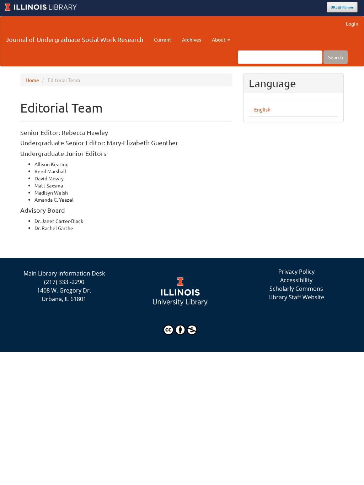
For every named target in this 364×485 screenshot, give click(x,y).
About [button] (219, 39)
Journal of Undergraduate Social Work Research (74, 39)
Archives (191, 39)
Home (32, 80)
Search (335, 57)
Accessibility (296, 280)
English (262, 109)
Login (352, 23)
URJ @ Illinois (342, 7)
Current (162, 39)
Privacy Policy (296, 272)
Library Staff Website (296, 297)
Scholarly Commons (296, 289)
